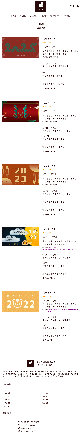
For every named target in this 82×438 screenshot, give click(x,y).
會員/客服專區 (55, 16)
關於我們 (7, 393)
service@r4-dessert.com (29, 425)
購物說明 (45, 400)
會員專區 (45, 396)
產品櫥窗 (23, 16)
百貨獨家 (33, 16)
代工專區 (43, 16)
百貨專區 (7, 403)
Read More (50, 88)
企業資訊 (66, 16)
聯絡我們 (45, 403)
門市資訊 (45, 393)
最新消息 (14, 16)
